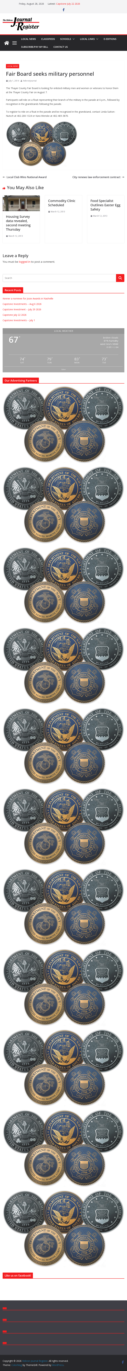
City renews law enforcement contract (96, 177)
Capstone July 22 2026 (14, 314)
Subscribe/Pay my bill (34, 46)
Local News (28, 38)
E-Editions (110, 38)
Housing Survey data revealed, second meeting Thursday (18, 223)
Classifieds (48, 38)
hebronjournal (30, 80)
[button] (73, 39)
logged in (24, 262)
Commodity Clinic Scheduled (61, 203)
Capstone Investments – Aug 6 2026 (22, 304)
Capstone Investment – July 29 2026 (75, 3)
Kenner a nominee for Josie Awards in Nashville (28, 298)
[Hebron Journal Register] (7, 43)
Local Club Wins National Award (27, 177)
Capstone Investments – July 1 (19, 320)
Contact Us (60, 46)
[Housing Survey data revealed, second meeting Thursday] (21, 198)
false (64, 369)
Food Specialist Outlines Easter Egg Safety (105, 205)
